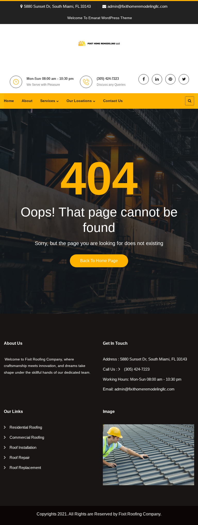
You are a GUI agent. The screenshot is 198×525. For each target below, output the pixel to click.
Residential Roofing (26, 427)
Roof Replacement (25, 467)
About (27, 101)
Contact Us (113, 101)
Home (9, 101)
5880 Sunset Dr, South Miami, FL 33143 (57, 6)
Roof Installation (23, 447)
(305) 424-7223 (137, 369)
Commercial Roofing (27, 437)
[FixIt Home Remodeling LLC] (99, 43)
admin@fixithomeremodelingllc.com (138, 6)
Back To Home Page (99, 260)
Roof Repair (20, 457)
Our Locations (79, 101)
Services (47, 101)
